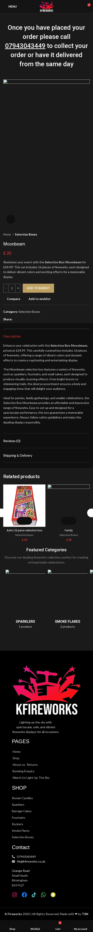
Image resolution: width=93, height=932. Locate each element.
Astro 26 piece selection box (24, 530)
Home (7, 234)
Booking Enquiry (23, 771)
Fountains (18, 817)
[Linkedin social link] (30, 319)
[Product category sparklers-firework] (25, 600)
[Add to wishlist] (28, 521)
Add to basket (38, 288)
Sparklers (18, 804)
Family (69, 530)
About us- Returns (25, 764)
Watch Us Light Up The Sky (31, 777)
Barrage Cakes (22, 811)
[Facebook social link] (15, 319)
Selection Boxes (26, 234)
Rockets (17, 824)
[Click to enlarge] (10, 219)
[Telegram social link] (35, 319)
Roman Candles (22, 798)
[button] (20, 521)
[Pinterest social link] (25, 319)
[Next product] (87, 234)
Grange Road (21, 871)
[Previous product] (79, 234)
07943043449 (25, 45)
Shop (16, 758)
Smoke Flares (21, 830)
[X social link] (20, 319)
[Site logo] (46, 6)
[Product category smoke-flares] (68, 600)
